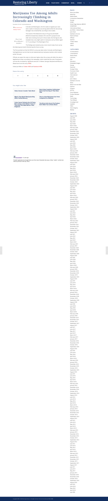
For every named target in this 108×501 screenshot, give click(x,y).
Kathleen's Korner (75, 81)
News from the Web (75, 84)
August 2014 (73, 395)
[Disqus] (39, 133)
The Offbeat (73, 100)
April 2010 (73, 490)
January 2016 (73, 362)
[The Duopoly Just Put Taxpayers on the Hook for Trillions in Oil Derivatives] (1, 250)
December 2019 (74, 271)
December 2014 (74, 387)
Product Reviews (74, 94)
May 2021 (72, 238)
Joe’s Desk (73, 32)
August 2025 (73, 139)
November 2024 (74, 157)
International (73, 75)
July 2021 (72, 234)
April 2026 (73, 124)
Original (72, 88)
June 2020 (73, 259)
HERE (29, 63)
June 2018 (73, 306)
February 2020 (74, 267)
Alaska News (73, 16)
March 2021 (73, 242)
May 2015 (72, 378)
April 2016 (73, 356)
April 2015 (73, 379)
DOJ (71, 59)
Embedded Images (75, 63)
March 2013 (73, 428)
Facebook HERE (38, 66)
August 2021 (73, 232)
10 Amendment (74, 51)
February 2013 (74, 430)
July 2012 (72, 444)
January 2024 (73, 176)
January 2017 (73, 339)
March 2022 (73, 219)
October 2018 (74, 298)
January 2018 (73, 316)
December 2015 (74, 364)
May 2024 (72, 168)
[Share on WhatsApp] (38, 76)
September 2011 (74, 463)
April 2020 (73, 263)
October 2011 (74, 461)
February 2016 (74, 360)
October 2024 (74, 158)
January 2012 (73, 455)
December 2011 (74, 457)
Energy (72, 65)
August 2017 (73, 325)
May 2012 (72, 447)
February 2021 (74, 244)
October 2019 (74, 275)
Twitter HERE (27, 66)
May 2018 (72, 308)
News (71, 83)
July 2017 (72, 327)
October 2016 (74, 345)
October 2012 (74, 438)
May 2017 (72, 331)
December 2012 (74, 434)
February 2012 (74, 453)
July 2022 (72, 211)
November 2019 (74, 273)
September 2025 (74, 137)
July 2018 (72, 304)
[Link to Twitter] (92, 3)
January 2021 (73, 246)
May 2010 (72, 488)
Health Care (73, 73)
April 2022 (73, 217)
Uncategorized (74, 102)
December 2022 (74, 201)
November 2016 (74, 343)
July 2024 (72, 164)
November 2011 (74, 459)
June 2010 (73, 486)
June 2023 (73, 189)
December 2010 (74, 475)
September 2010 (74, 480)
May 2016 (72, 354)
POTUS (72, 90)
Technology (73, 98)
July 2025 (72, 141)
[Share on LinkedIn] (48, 76)
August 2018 (73, 302)
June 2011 (73, 469)
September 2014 (74, 393)
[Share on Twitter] (28, 76)
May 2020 (72, 261)
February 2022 (74, 220)
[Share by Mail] (58, 76)
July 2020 (72, 257)
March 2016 (73, 358)
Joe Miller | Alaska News (77, 30)
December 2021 (74, 224)
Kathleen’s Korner (75, 34)
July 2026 (72, 118)
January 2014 (73, 409)
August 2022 (73, 209)
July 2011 (72, 467)
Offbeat (72, 38)
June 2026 (73, 120)
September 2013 (74, 416)
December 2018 (74, 294)
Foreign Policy (74, 69)
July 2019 (72, 281)
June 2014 (73, 399)
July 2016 (72, 350)
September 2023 (74, 184)
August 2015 (73, 372)
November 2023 (74, 180)
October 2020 (74, 251)
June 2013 (73, 422)
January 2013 (73, 432)
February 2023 (74, 197)
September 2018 (74, 300)
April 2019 (73, 286)
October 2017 (74, 321)
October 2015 (74, 368)
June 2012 (73, 445)
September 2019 (74, 277)
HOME (72, 22)
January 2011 (73, 473)
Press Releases (74, 92)
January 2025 (73, 153)
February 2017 (74, 337)
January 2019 (73, 292)
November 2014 (74, 389)
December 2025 (74, 131)
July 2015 (72, 374)
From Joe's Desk (74, 71)
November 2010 (74, 476)
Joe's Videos (73, 79)
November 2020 (74, 250)
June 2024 (73, 166)
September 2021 (74, 230)
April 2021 (73, 240)
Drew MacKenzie (27, 24)
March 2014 (73, 405)
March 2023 (73, 195)
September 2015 (74, 370)
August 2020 (73, 255)
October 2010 (74, 478)
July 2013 (72, 420)
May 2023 (72, 191)
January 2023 (73, 199)
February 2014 (74, 407)
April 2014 (73, 403)
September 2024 (74, 160)
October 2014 (74, 391)
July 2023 (72, 188)
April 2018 (73, 310)
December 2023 (74, 178)
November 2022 (74, 203)
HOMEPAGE (73, 26)
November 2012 (74, 436)
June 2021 (73, 236)
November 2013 (74, 412)
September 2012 (74, 440)
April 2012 (73, 449)
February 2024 (74, 174)
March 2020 (73, 265)
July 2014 (72, 397)
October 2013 (74, 414)
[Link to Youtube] (90, 3)
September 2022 (74, 207)
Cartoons (72, 57)
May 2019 (72, 284)
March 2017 (73, 335)
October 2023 (74, 182)
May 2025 (72, 145)
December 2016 (74, 341)
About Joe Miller (74, 12)
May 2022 (72, 215)
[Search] (84, 3)
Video (71, 106)
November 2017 (74, 319)
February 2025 (74, 151)
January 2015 (73, 385)
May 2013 (72, 424)
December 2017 (74, 317)
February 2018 (74, 314)
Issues (72, 77)
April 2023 (73, 193)
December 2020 (74, 248)
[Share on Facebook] (18, 76)
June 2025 (73, 143)
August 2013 (73, 418)
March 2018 (73, 312)
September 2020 (74, 253)
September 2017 (74, 323)
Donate (72, 20)
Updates (72, 104)
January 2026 (73, 129)
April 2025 (73, 147)
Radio (71, 96)
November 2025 (74, 133)
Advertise (72, 14)
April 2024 (73, 170)
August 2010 (73, 482)
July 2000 (72, 492)
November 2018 (74, 296)
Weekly (72, 110)
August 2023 (73, 186)
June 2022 (73, 213)
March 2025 (73, 149)
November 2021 (74, 226)
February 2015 (74, 383)
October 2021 (74, 228)
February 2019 (74, 290)
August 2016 (73, 348)
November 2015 (74, 366)
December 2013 (74, 411)
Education (73, 61)
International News (75, 28)
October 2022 (74, 205)
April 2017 (73, 333)
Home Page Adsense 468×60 (78, 24)
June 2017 (73, 329)
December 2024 (74, 155)
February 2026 (74, 127)
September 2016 (74, 347)
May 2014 (72, 401)
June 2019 (73, 283)
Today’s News (74, 41)
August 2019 (73, 279)
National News (74, 36)
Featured (72, 67)
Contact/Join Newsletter (76, 18)
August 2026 (73, 116)
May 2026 (72, 122)
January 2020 (73, 269)
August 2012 (73, 442)
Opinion (72, 39)
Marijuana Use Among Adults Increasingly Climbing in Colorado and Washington (35, 17)
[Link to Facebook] (94, 3)
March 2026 (73, 125)
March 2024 (73, 172)
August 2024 (73, 162)
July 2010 (72, 484)
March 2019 (73, 288)
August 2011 (73, 465)
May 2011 (72, 471)
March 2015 (73, 381)
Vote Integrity (74, 108)
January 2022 (73, 222)
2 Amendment (74, 53)
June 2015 (73, 376)
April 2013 (73, 426)
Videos (72, 43)
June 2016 (73, 352)
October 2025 (74, 135)
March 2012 (73, 451)
